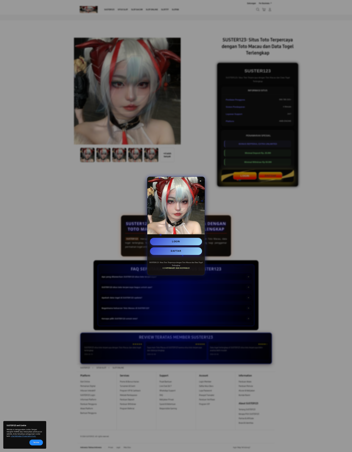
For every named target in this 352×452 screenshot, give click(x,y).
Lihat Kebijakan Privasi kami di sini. (23, 436)
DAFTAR (176, 251)
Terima (36, 442)
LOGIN (176, 241)
